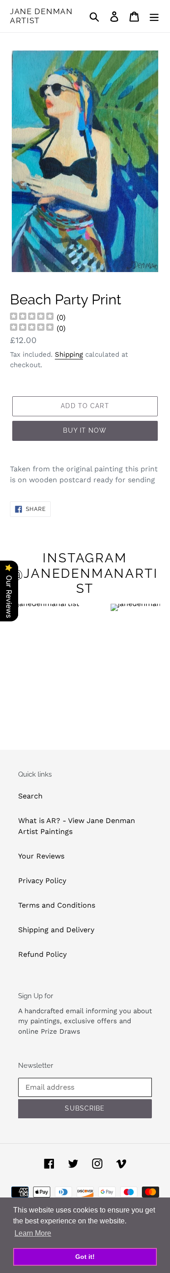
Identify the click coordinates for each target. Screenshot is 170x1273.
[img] (31, 317)
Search (30, 796)
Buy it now (85, 430)
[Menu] (154, 16)
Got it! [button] (85, 1256)
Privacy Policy (42, 880)
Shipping (69, 354)
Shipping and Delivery (56, 929)
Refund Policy (42, 954)
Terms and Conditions (56, 905)
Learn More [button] (33, 1233)
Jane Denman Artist (41, 16)
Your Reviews (41, 856)
